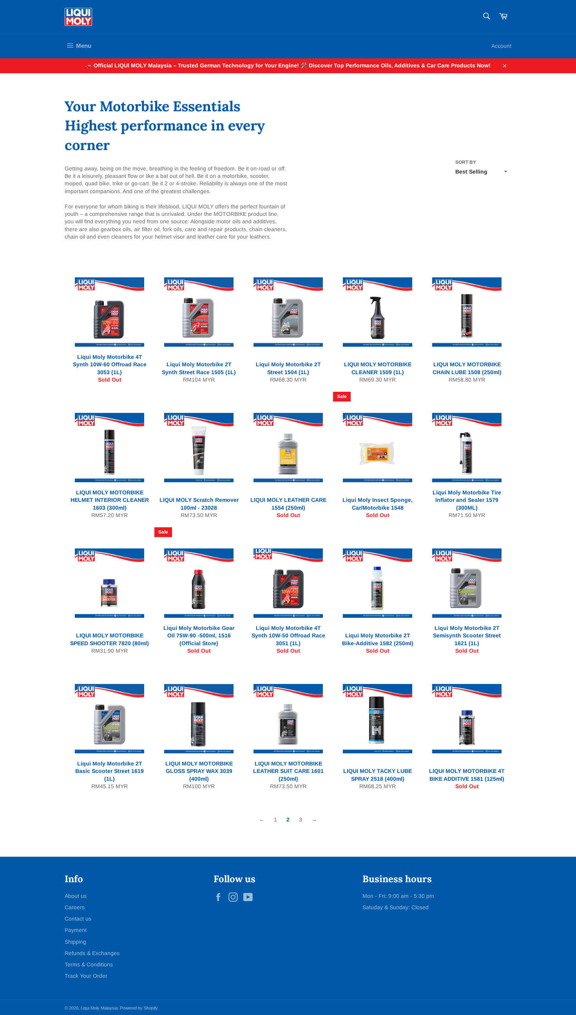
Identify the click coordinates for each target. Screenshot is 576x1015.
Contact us (78, 918)
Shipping (75, 942)
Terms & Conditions (89, 964)
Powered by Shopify (139, 1008)
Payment (76, 930)
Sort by (465, 162)
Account (501, 46)
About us (76, 896)
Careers (75, 907)
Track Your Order (86, 976)
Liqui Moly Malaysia (99, 1008)
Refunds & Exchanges (92, 953)
